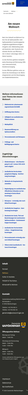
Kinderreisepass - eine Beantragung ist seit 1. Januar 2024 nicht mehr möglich (15, 164)
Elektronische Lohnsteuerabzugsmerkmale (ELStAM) (14, 106)
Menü (22, 3)
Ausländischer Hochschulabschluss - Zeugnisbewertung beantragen (14, 230)
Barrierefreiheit (7, 387)
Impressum (6, 379)
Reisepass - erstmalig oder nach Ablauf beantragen (15, 202)
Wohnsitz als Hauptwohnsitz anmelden (14, 182)
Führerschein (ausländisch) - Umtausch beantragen (15, 246)
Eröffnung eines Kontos (12, 112)
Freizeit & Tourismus (9, 281)
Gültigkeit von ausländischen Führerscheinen (14, 118)
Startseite (6, 11)
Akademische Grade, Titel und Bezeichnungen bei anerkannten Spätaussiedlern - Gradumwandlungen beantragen (15, 219)
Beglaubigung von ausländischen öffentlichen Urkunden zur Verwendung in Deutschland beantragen (15, 192)
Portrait (5, 269)
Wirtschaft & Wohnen (10, 285)
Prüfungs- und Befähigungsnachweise (12, 143)
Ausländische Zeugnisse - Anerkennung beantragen (15, 209)
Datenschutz (6, 383)
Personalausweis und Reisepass (15, 137)
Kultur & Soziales (8, 277)
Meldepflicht (9, 124)
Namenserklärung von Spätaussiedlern (12, 131)
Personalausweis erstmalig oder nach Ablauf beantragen (15, 239)
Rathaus (13, 11)
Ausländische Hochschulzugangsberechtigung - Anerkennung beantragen (14, 174)
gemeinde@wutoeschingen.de (13, 313)
